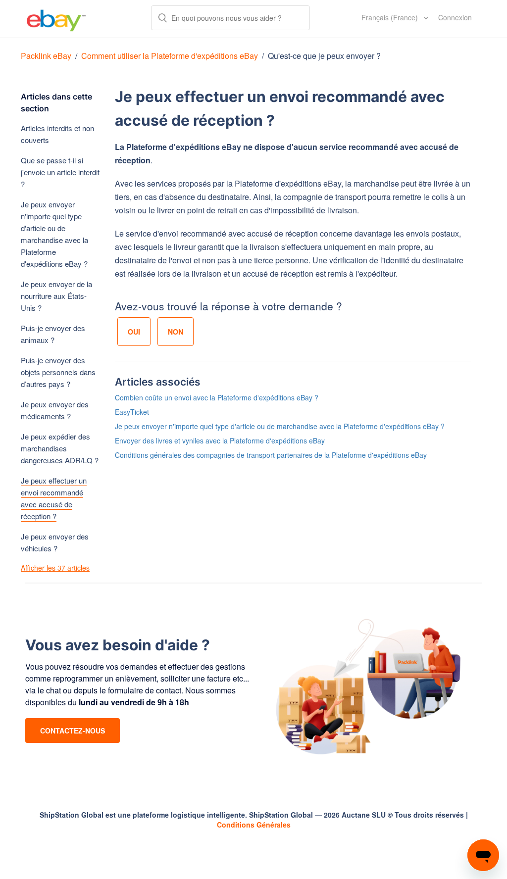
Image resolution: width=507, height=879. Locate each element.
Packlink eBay (46, 55)
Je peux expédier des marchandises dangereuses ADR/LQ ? (60, 448)
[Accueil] (56, 19)
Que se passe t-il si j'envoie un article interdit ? (60, 172)
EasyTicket (132, 412)
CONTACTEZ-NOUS (72, 730)
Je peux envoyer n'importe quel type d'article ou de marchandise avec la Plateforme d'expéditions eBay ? (54, 234)
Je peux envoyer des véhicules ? (55, 542)
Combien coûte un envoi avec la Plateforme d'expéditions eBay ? (216, 397)
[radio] (134, 331)
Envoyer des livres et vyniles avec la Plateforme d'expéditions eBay (220, 440)
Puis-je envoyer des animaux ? (53, 334)
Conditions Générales (254, 825)
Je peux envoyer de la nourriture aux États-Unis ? (56, 296)
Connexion (455, 17)
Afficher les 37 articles (55, 568)
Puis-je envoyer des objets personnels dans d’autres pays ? (58, 372)
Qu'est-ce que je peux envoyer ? (324, 55)
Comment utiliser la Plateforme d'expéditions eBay (169, 55)
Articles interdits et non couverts (57, 134)
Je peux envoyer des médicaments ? (55, 410)
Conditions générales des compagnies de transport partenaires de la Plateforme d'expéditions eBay (271, 455)
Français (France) (390, 17)
